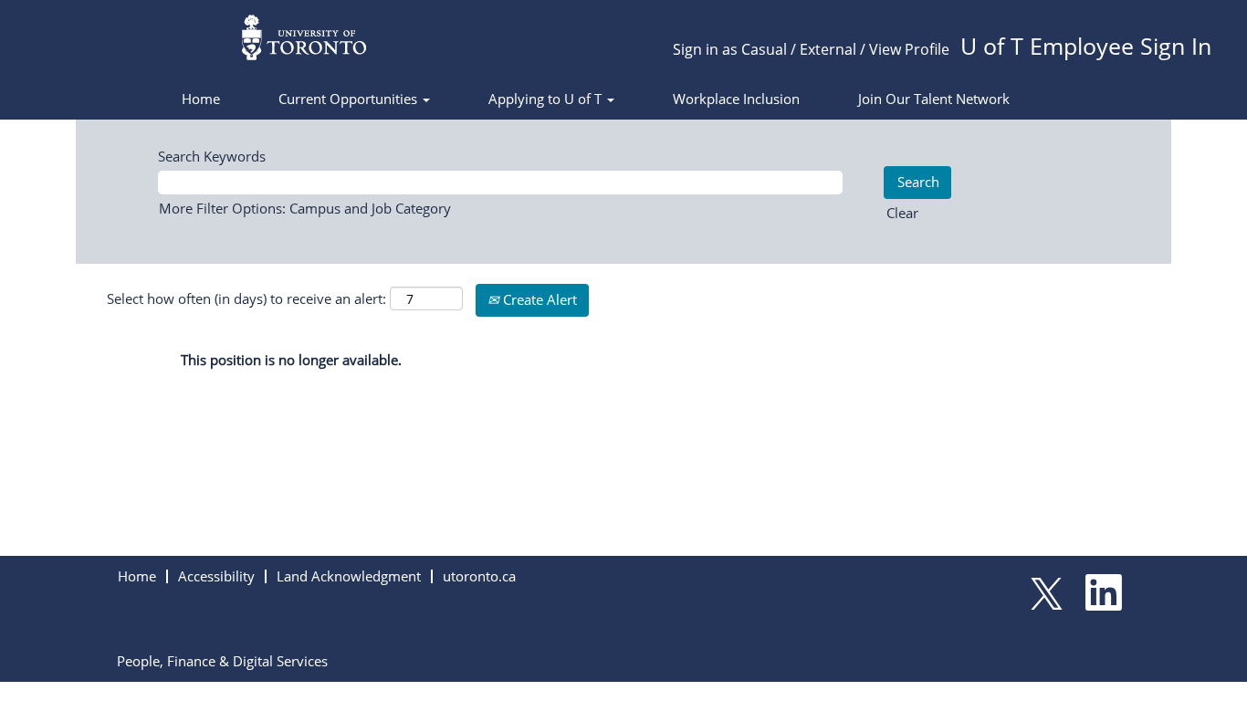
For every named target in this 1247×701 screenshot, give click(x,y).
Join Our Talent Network (934, 98)
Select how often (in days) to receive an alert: (246, 298)
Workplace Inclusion (736, 98)
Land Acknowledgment (349, 576)
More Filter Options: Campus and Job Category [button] (305, 208)
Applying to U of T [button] (546, 98)
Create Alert (538, 299)
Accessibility (216, 576)
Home (201, 98)
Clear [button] (902, 213)
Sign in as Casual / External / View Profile (811, 49)
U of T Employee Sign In (1085, 45)
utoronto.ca (479, 576)
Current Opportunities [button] (349, 98)
